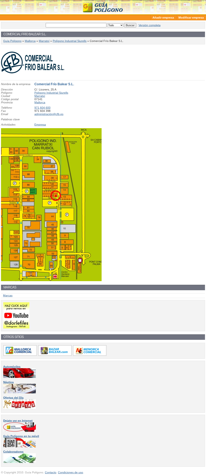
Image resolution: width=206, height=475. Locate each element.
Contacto (50, 472)
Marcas (7, 295)
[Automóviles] (19, 376)
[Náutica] (19, 392)
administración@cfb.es (48, 114)
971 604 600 (42, 107)
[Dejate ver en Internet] (19, 430)
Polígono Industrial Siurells (70, 41)
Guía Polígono (103, 7)
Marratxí (44, 41)
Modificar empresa (191, 17)
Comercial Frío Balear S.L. (54, 84)
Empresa (40, 124)
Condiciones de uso (70, 472)
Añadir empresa (163, 17)
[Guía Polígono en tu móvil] (19, 446)
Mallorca (30, 41)
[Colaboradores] (19, 462)
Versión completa (150, 25)
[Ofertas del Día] (19, 408)
